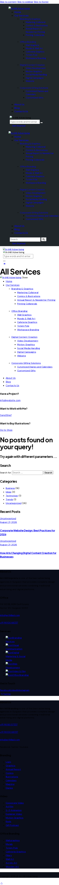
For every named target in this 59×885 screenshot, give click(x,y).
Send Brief (6, 415)
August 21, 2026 (8, 522)
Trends (9, 499)
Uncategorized (13, 503)
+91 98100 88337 (9, 622)
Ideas (8, 491)
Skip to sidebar (25, 1)
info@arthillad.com (10, 615)
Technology (12, 495)
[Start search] (43, 239)
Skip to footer (41, 1)
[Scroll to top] (1, 883)
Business (10, 488)
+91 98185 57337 (9, 724)
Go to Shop (6, 429)
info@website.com (10, 400)
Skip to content (8, 1)
